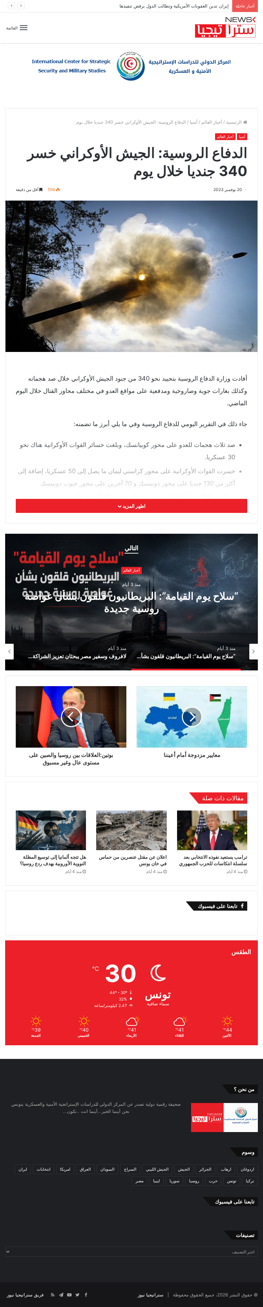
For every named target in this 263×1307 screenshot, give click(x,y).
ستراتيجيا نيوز (150, 1294)
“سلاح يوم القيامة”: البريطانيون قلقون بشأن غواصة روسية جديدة (167, 6)
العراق (85, 1169)
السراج (130, 1169)
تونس (231, 1180)
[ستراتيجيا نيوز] (225, 28)
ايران (22, 1169)
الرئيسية (234, 122)
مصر (139, 1180)
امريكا (65, 1169)
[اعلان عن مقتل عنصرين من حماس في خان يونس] (131, 830)
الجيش (184, 1169)
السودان (107, 1169)
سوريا (174, 1180)
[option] (131, 602)
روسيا (194, 1180)
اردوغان (247, 1169)
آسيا (194, 122)
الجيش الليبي (157, 1169)
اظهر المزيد (134, 506)
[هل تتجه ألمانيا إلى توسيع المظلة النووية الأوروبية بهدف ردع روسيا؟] (51, 830)
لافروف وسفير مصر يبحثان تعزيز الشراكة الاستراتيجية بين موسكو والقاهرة (131, 602)
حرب (213, 1180)
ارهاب (226, 1169)
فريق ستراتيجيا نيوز (25, 1294)
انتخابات (43, 1169)
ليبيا (156, 1180)
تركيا (250, 1180)
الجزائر (205, 1169)
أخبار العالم (211, 122)
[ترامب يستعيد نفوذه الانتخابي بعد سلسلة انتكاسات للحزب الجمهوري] (212, 830)
